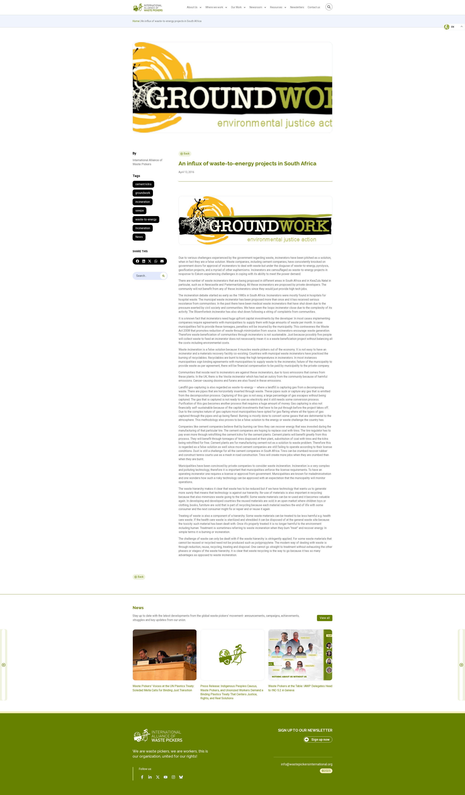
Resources (276, 7)
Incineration (142, 228)
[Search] (163, 275)
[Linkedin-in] (150, 777)
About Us (192, 7)
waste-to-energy (146, 219)
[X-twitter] (157, 777)
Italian (450, 37)
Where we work (214, 7)
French (450, 30)
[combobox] (150, 276)
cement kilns (143, 184)
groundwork (142, 193)
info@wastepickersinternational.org (306, 764)
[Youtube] (165, 777)
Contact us (314, 7)
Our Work (236, 7)
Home (136, 21)
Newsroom (256, 7)
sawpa (139, 210)
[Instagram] (173, 777)
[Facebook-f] (142, 777)
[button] (137, 261)
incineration (142, 202)
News (139, 237)
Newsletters (297, 7)
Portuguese (453, 44)
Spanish (450, 52)
